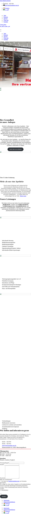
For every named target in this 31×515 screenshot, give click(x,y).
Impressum (6, 500)
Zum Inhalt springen (5, 0)
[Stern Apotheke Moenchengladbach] (7, 12)
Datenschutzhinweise (13, 481)
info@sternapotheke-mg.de (12, 5)
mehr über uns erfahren (16, 149)
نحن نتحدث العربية (5, 26)
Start (5, 15)
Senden (4, 496)
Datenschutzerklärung (9, 502)
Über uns (6, 20)
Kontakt (6, 21)
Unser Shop (3, 24)
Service (6, 18)
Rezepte (6, 17)
